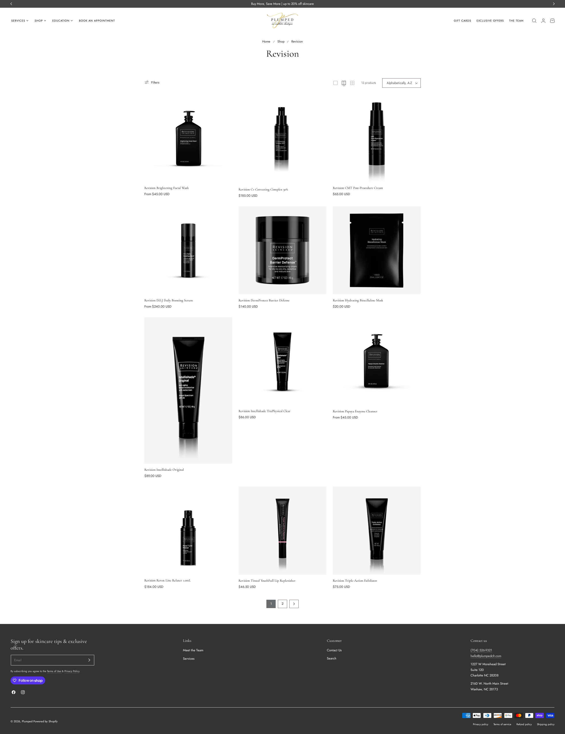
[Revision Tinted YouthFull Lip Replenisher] (282, 530)
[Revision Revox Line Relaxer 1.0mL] (188, 530)
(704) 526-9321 (481, 650)
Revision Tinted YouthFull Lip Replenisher (267, 581)
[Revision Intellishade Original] (188, 390)
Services (188, 658)
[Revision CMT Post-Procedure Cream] (377, 138)
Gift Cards (462, 21)
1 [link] (271, 603)
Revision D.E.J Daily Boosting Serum (168, 300)
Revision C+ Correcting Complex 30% (263, 189)
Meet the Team (193, 650)
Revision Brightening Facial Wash (166, 188)
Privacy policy (480, 724)
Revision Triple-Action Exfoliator (355, 581)
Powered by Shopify (45, 721)
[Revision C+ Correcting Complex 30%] (282, 138)
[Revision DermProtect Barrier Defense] (282, 250)
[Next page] (294, 604)
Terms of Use (54, 671)
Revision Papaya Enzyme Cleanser (355, 411)
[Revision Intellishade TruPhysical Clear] (282, 361)
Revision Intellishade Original (164, 470)
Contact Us (334, 650)
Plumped (27, 721)
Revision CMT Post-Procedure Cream (358, 188)
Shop (280, 41)
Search (331, 658)
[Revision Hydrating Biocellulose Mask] (377, 250)
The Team (516, 21)
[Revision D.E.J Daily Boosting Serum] (188, 250)
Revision (297, 41)
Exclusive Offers (490, 21)
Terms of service (502, 724)
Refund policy (524, 724)
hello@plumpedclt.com (486, 656)
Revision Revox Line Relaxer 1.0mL (167, 580)
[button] (534, 21)
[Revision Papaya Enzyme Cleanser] (377, 361)
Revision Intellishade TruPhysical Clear (264, 411)
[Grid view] (335, 83)
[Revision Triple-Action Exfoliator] (377, 530)
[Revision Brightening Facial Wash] (188, 138)
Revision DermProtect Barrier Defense (264, 300)
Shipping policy (545, 724)
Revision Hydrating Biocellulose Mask (358, 300)
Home (266, 41)
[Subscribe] (89, 660)
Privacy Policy (71, 671)
